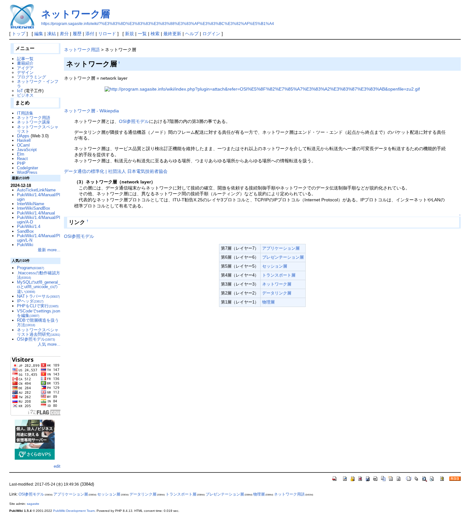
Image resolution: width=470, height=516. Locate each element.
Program (30, 267)
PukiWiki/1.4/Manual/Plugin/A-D (38, 219)
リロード (107, 33)
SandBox (25, 231)
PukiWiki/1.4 (28, 226)
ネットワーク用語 (82, 49)
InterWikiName (30, 203)
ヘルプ (192, 33)
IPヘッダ (30, 301)
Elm (20, 154)
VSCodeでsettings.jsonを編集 (38, 313)
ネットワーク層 (75, 14)
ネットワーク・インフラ (38, 83)
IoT (20, 90)
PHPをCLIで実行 (38, 305)
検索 (155, 33)
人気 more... (49, 344)
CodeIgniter (27, 167)
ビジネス (25, 95)
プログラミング (31, 77)
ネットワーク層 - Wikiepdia (91, 110)
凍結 (51, 33)
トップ (18, 33)
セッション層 (274, 266)
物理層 (268, 302)
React (22, 158)
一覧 (142, 33)
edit (57, 466)
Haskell (24, 140)
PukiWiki (25, 244)
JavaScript (27, 149)
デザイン (25, 72)
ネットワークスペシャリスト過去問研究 (38, 332)
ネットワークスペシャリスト (38, 129)
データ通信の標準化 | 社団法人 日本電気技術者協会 (116, 171)
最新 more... (49, 249)
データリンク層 (276, 293)
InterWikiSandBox (33, 208)
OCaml (23, 145)
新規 (129, 33)
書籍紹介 (25, 63)
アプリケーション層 (281, 248)
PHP (21, 163)
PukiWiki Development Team (74, 510)
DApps (23, 135)
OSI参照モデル (134, 121)
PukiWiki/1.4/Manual (36, 213)
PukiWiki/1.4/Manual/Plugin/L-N (38, 238)
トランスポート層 (278, 275)
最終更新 (172, 33)
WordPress (27, 172)
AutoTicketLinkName (36, 190)
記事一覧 (25, 58)
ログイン (211, 33)
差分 (64, 33)
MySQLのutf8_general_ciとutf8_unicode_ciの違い (38, 287)
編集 (38, 33)
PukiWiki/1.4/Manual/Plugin (38, 197)
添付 (89, 33)
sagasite (33, 503)
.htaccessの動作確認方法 (38, 275)
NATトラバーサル (38, 296)
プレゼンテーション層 (283, 257)
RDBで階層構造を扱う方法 (38, 322)
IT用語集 (25, 113)
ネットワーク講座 (33, 122)
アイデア (25, 68)
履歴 (77, 33)
